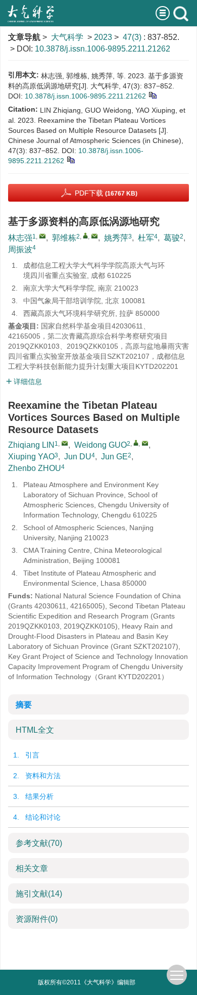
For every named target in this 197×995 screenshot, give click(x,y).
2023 (103, 37)
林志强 (20, 237)
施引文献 (39, 893)
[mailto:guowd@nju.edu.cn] (94, 236)
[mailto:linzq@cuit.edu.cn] (42, 236)
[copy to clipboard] (70, 159)
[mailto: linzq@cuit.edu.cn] (64, 443)
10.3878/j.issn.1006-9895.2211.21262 (102, 48)
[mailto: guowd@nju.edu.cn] (145, 443)
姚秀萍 (116, 237)
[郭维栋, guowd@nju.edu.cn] (85, 235)
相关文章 (32, 868)
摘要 (24, 704)
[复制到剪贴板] (152, 94)
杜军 (146, 237)
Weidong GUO (100, 445)
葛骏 (172, 237)
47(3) (133, 37)
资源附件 (37, 919)
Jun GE (114, 456)
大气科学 (67, 37)
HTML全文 (35, 730)
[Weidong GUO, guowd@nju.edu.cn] (135, 443)
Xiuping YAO (31, 456)
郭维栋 (64, 237)
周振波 (20, 249)
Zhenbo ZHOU (34, 468)
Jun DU (77, 456)
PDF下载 (106, 193)
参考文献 (39, 843)
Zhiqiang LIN (31, 445)
